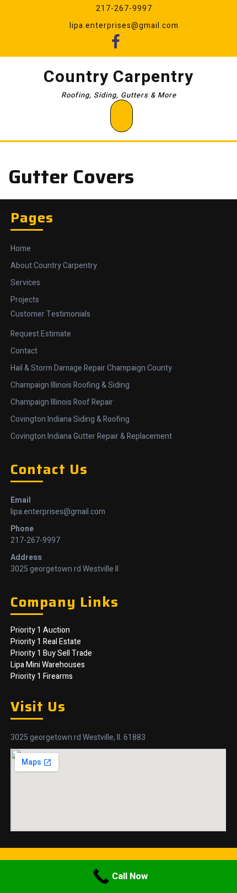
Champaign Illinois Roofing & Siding (70, 385)
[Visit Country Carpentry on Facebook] (115, 45)
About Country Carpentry (53, 265)
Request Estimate (40, 334)
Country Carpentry (118, 77)
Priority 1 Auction (40, 630)
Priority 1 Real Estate (45, 641)
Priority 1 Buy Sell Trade (51, 653)
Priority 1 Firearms (41, 676)
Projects (24, 300)
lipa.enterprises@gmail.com (57, 512)
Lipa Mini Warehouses (47, 665)
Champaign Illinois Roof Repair (61, 402)
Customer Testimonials (50, 314)
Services (25, 282)
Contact (23, 351)
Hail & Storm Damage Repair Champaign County (91, 368)
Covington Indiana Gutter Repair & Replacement (91, 436)
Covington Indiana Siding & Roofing (70, 419)
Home (20, 248)
